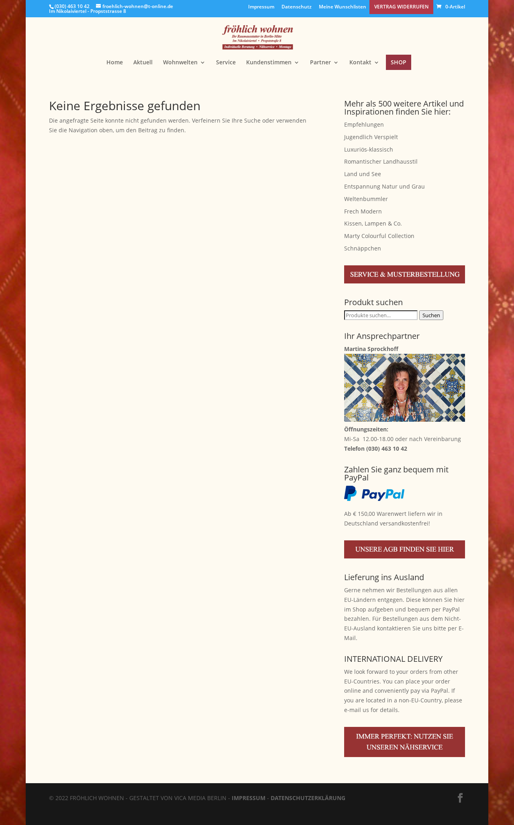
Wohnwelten (180, 63)
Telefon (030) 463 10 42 (375, 448)
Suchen (431, 315)
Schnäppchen (362, 248)
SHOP (398, 62)
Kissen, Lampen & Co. (373, 223)
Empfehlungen (364, 124)
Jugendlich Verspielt (371, 137)
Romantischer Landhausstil (381, 161)
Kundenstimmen (269, 63)
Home (114, 63)
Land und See (362, 174)
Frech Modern (363, 211)
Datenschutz (296, 7)
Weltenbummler (366, 199)
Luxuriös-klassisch (368, 149)
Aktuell (143, 63)
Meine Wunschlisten (342, 7)
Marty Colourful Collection (379, 236)
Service (226, 63)
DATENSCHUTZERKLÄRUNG (308, 798)
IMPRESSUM (248, 798)
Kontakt (360, 63)
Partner (320, 63)
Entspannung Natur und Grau (384, 186)
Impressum (261, 7)
